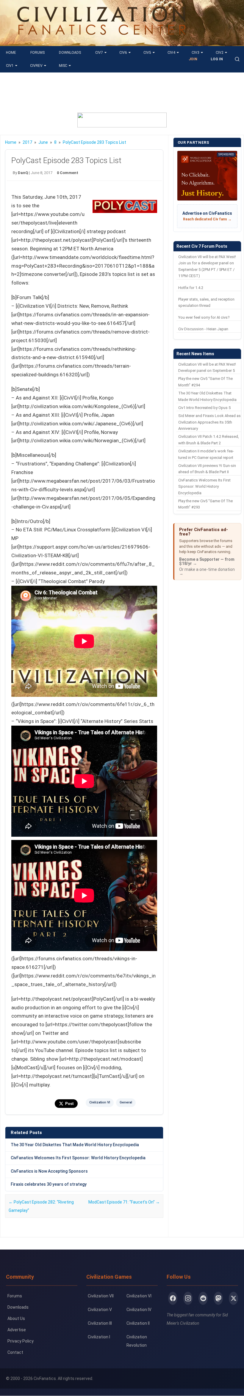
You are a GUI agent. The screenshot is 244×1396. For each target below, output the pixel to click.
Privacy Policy (20, 1341)
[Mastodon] (218, 1298)
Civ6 (123, 52)
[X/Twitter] (233, 1298)
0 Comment (67, 172)
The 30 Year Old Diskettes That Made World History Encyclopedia (75, 1144)
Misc (63, 66)
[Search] (237, 59)
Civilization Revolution (136, 1341)
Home (11, 52)
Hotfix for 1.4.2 (190, 287)
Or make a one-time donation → (207, 571)
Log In (217, 59)
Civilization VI (99, 1102)
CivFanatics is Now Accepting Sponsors (49, 1171)
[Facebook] (172, 1298)
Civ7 (99, 52)
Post (69, 1103)
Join (193, 59)
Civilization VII (101, 1296)
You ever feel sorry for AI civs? (204, 317)
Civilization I (99, 1337)
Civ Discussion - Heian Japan (203, 329)
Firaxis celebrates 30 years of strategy (49, 1184)
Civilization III (100, 1323)
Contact (15, 1352)
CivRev (36, 66)
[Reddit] (203, 1298)
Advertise (16, 1329)
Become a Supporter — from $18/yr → (206, 561)
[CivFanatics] (101, 41)
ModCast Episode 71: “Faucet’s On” (124, 1202)
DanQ (23, 172)
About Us (16, 1318)
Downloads (70, 52)
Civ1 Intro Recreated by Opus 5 (204, 407)
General (126, 1102)
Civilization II (138, 1323)
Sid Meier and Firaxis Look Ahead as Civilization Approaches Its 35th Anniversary (209, 422)
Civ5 (147, 52)
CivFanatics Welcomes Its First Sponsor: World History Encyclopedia (78, 1157)
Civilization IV (138, 1309)
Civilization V (100, 1309)
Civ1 (10, 66)
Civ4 (171, 52)
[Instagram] (188, 1298)
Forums (37, 52)
